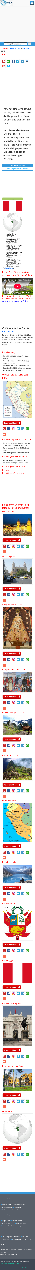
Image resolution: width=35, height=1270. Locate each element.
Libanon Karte (6, 1239)
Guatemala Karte (7, 1207)
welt (19, 48)
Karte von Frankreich (8, 1223)
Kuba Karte (18, 1207)
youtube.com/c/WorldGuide (15, 301)
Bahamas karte (7, 1205)
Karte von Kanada (19, 1205)
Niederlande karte (17, 1221)
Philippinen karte (28, 1239)
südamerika (26, 48)
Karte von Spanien (18, 1226)
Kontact (2, 1244)
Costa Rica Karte (22, 1210)
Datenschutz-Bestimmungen (8, 1263)
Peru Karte (9, 268)
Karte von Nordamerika (7, 1199)
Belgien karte (6, 1221)
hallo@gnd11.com (12, 1254)
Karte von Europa (5, 1215)
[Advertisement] (17, 24)
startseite (13, 48)
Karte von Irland (7, 1226)
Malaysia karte (16, 1239)
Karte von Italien (21, 1223)
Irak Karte (25, 1237)
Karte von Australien (8, 1210)
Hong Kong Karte (7, 1237)
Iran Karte (17, 1237)
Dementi (19, 1263)
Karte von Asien (5, 1231)
